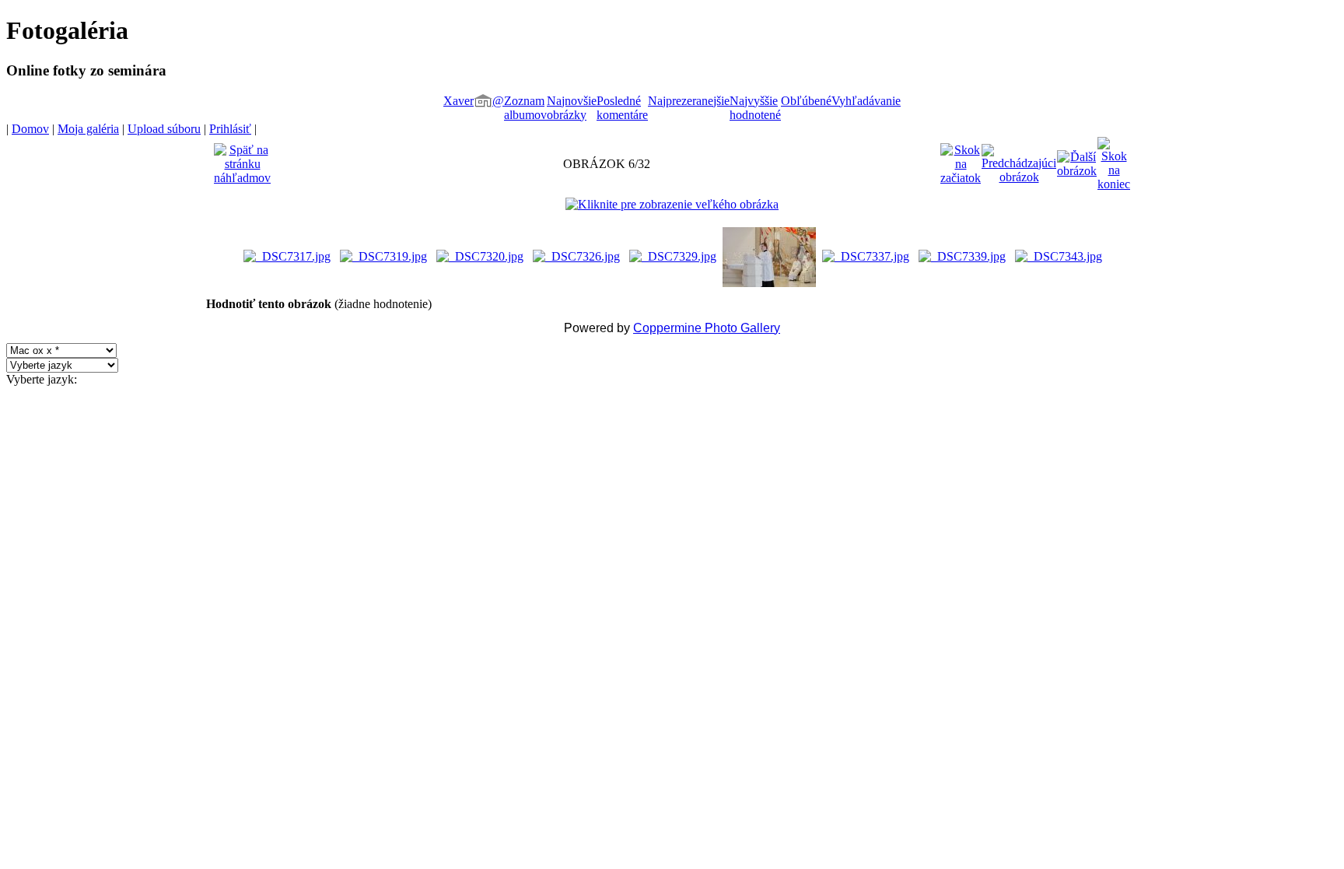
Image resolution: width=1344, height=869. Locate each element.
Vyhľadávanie (866, 100)
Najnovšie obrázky (572, 107)
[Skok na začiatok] (960, 159)
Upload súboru (164, 128)
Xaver (458, 100)
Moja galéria (88, 128)
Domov (30, 128)
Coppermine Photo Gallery (706, 328)
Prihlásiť (230, 128)
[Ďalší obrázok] (1077, 159)
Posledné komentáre (622, 107)
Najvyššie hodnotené (755, 107)
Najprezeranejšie (689, 100)
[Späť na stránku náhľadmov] (242, 159)
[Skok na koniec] (1113, 159)
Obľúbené (806, 100)
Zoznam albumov (525, 107)
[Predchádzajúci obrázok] (1019, 159)
